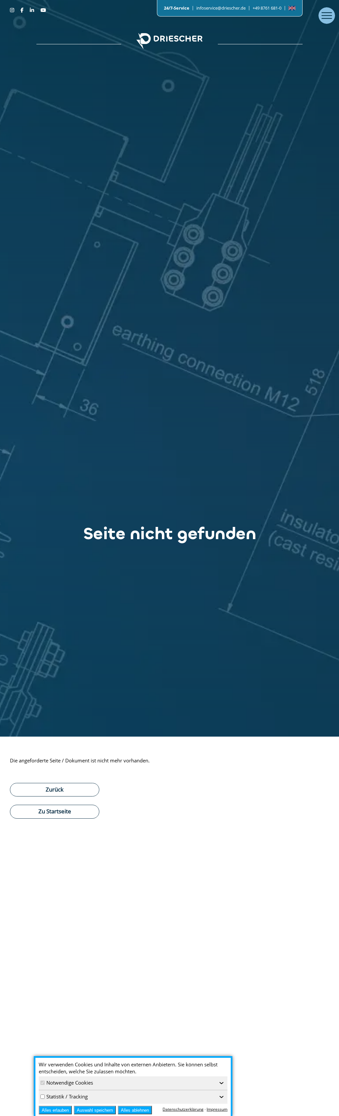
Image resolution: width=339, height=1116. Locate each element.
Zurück (55, 789)
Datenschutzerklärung (183, 1109)
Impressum (217, 1109)
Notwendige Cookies (69, 1082)
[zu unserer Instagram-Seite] (13, 10)
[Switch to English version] (292, 8)
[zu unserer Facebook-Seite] (23, 10)
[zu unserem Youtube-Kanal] (43, 10)
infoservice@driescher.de (221, 8)
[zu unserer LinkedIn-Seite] (32, 10)
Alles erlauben (55, 1110)
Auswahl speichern (95, 1110)
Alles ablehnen (135, 1110)
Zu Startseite (54, 811)
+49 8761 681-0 (267, 8)
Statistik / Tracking (67, 1096)
